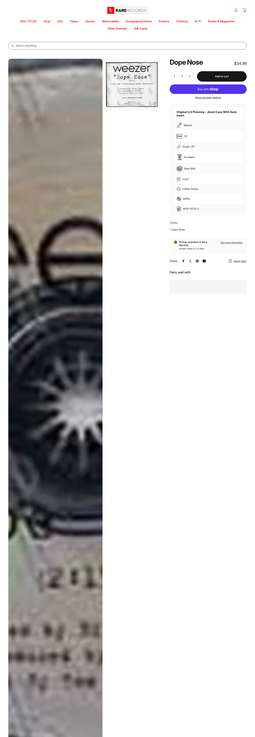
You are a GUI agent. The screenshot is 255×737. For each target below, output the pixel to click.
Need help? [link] (240, 261)
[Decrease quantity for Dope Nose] (174, 76)
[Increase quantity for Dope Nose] (190, 76)
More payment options (208, 97)
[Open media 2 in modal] (132, 84)
